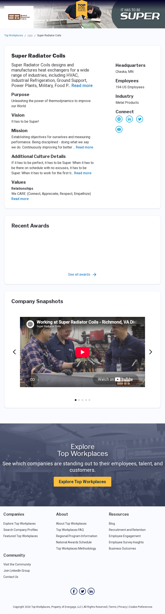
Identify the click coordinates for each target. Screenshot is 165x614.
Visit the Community (17, 564)
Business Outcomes (122, 548)
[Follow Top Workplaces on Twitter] (82, 591)
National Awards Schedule (74, 542)
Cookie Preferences (140, 606)
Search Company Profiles (20, 530)
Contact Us (10, 577)
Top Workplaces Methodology (76, 548)
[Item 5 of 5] (89, 400)
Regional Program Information (76, 536)
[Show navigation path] (30, 36)
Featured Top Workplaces (20, 536)
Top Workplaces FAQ (70, 530)
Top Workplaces (13, 35)
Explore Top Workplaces (82, 481)
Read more (82, 85)
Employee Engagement (125, 536)
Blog (112, 523)
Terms (112, 606)
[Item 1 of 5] (75, 400)
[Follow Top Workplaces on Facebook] (73, 591)
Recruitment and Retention (127, 530)
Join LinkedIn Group (16, 570)
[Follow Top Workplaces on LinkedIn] (91, 591)
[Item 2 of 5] (79, 400)
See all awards (79, 274)
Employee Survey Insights (126, 542)
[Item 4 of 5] (86, 400)
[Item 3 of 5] (82, 400)
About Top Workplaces (71, 523)
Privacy (122, 606)
